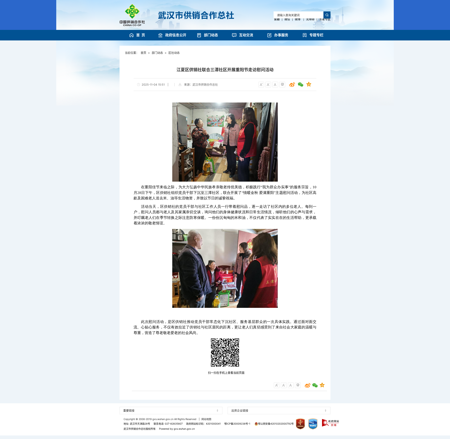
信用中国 (171, 404)
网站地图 (206, 419)
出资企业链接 (239, 410)
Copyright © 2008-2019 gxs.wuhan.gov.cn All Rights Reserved (160, 419)
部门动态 (157, 53)
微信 (287, 19)
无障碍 (310, 19)
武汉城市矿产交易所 (279, 404)
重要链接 (128, 410)
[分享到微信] (300, 84)
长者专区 (324, 19)
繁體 (277, 19)
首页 (143, 53)
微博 (297, 19)
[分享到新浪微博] (292, 84)
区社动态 (174, 53)
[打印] (282, 84)
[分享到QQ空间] (309, 84)
